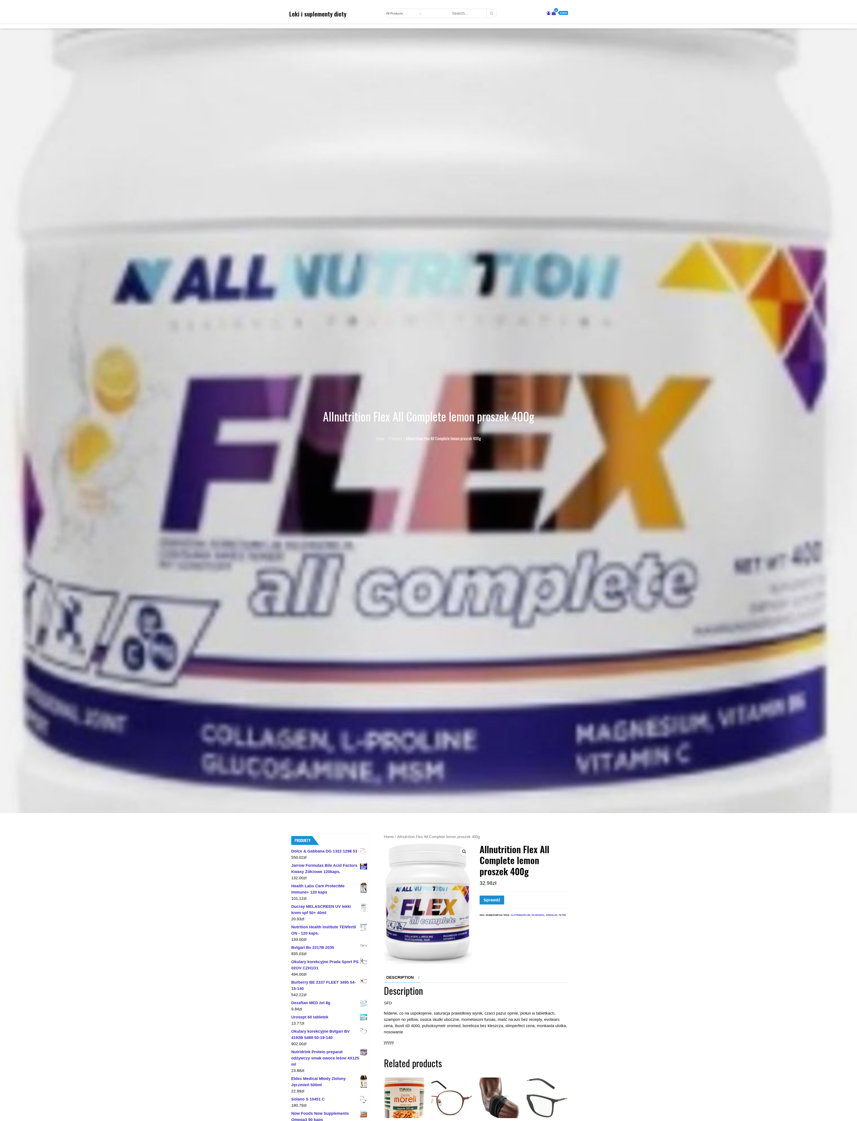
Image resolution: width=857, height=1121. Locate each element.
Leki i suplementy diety (317, 13)
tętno (562, 915)
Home (389, 837)
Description (400, 977)
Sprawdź (492, 900)
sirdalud (551, 915)
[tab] (402, 977)
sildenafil (538, 915)
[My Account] (549, 13)
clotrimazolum (520, 915)
